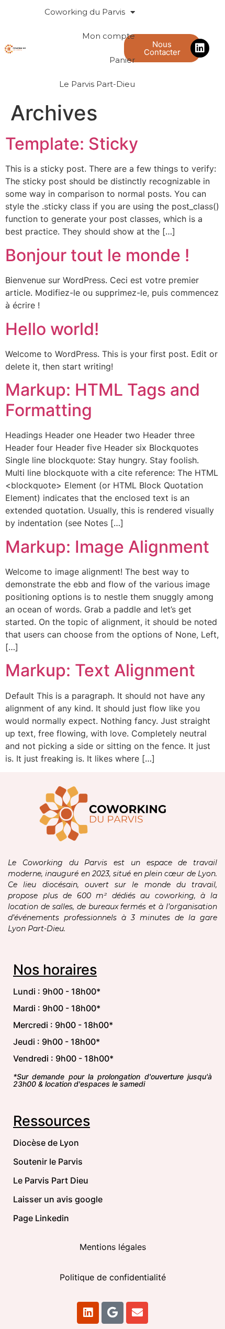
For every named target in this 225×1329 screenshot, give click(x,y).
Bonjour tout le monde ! (97, 255)
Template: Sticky (71, 143)
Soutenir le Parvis (48, 1161)
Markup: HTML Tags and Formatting (102, 399)
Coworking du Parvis (84, 12)
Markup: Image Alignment (107, 547)
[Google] (112, 1313)
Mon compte (108, 36)
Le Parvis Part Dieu (50, 1180)
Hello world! (52, 329)
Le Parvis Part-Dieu (97, 84)
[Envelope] (137, 1313)
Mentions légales (113, 1247)
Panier (122, 60)
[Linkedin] (199, 48)
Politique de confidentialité (113, 1277)
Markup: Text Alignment (100, 670)
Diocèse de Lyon (46, 1142)
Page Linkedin (41, 1218)
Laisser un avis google (58, 1199)
